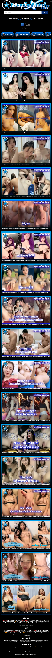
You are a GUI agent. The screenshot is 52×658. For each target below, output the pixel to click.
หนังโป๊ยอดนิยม (25, 18)
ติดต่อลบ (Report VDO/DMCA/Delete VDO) (17, 651)
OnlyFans (34, 630)
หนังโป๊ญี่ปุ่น (11, 631)
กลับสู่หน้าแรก (26, 28)
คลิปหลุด (5, 620)
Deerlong (40, 34)
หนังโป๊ (14, 630)
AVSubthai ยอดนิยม (38, 18)
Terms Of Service (39, 651)
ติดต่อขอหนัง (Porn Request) (30, 651)
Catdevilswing (24, 34)
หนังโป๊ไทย (15, 631)
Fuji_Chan (10, 34)
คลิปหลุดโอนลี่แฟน (25, 620)
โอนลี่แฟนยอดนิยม (13, 18)
